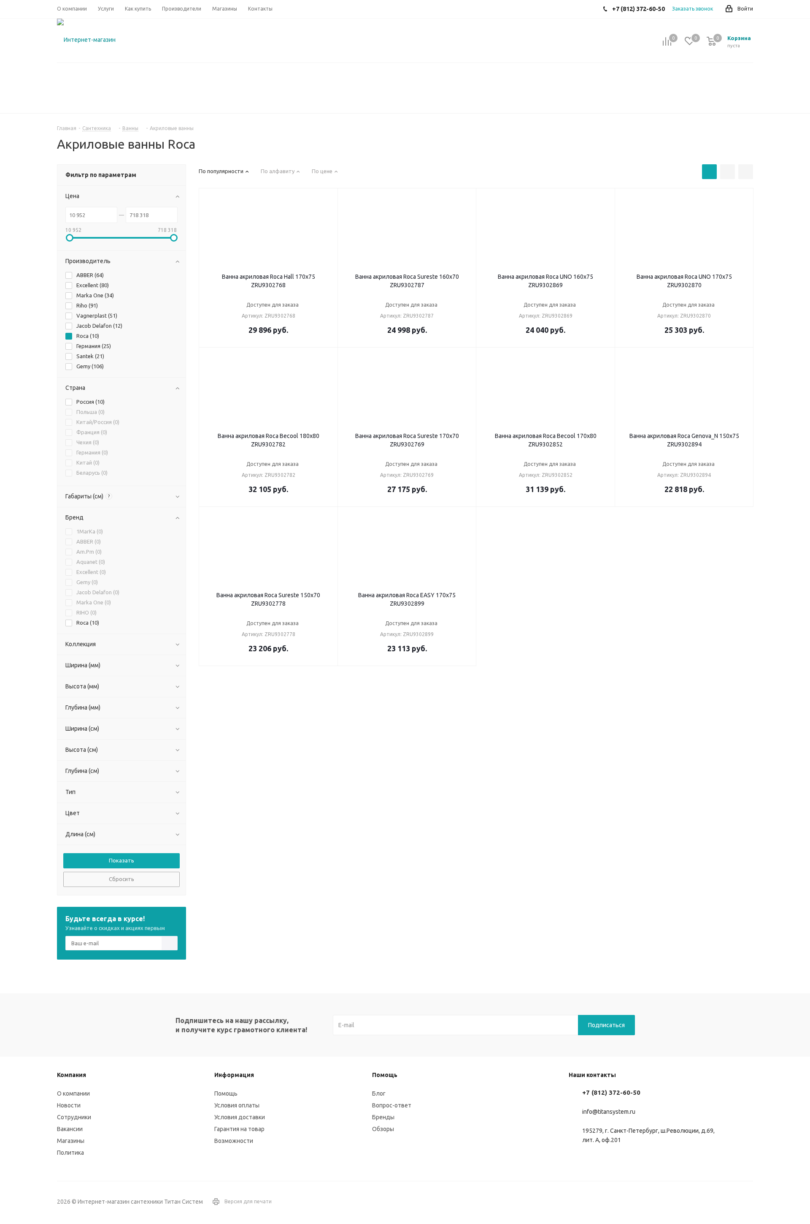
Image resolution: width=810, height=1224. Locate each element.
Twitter (746, 1202)
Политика (70, 1152)
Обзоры (383, 1129)
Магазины (70, 1140)
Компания (71, 1075)
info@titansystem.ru (608, 1112)
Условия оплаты (236, 1105)
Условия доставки (239, 1117)
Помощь (226, 1093)
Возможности (233, 1140)
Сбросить (121, 879)
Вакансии (70, 1129)
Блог (379, 1093)
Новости (69, 1105)
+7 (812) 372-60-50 (611, 1092)
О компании (73, 1093)
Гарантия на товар (239, 1129)
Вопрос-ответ (391, 1105)
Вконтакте (725, 1202)
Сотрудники (74, 1117)
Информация (234, 1075)
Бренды (383, 1117)
